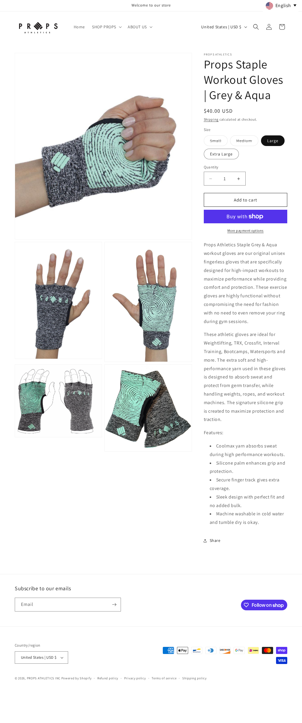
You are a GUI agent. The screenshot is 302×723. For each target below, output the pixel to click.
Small (219, 142)
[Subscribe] (114, 604)
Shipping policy (194, 678)
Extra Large (221, 154)
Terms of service (164, 678)
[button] (106, 27)
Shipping (211, 119)
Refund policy (107, 678)
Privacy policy (135, 678)
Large (272, 140)
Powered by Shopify (76, 678)
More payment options (245, 230)
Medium (247, 142)
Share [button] (215, 540)
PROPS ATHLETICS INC (43, 678)
